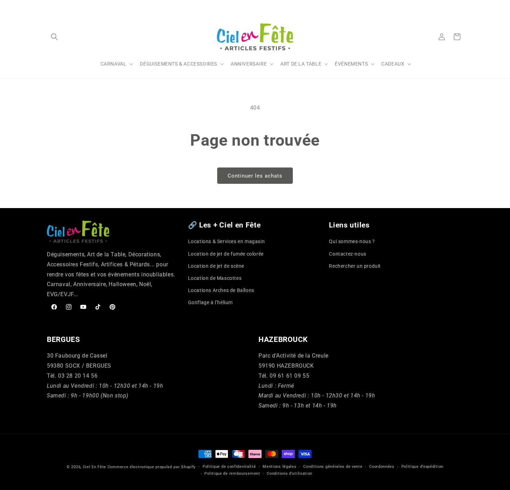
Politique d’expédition (422, 466)
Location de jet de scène (216, 266)
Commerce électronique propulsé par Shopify (152, 467)
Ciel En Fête (94, 467)
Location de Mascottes (215, 278)
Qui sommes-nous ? (352, 241)
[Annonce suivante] (460, 6)
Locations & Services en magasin (226, 241)
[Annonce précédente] (49, 6)
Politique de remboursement (232, 473)
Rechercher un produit (355, 266)
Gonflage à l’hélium (210, 302)
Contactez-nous (347, 254)
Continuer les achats (255, 176)
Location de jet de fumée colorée (226, 254)
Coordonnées (381, 466)
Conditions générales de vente (332, 466)
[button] (54, 36)
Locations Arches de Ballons (221, 290)
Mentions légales (279, 466)
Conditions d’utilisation (289, 473)
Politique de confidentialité (229, 466)
